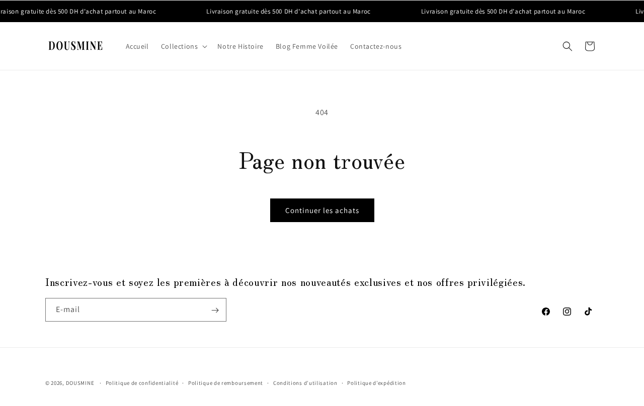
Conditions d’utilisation (305, 382)
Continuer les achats (322, 210)
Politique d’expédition (376, 382)
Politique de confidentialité (142, 382)
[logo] (76, 46)
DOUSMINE (80, 382)
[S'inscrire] (215, 310)
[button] (183, 46)
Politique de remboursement (225, 382)
